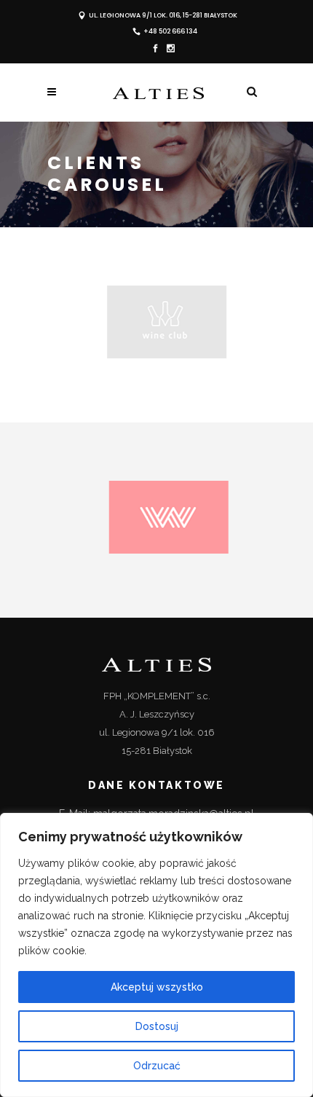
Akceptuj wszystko (157, 987)
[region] (156, 955)
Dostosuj (156, 1026)
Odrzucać (157, 1066)
